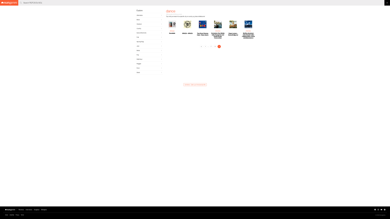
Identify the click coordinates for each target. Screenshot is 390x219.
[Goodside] (172, 25)
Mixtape (172, 31)
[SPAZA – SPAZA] (187, 25)
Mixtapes (44, 209)
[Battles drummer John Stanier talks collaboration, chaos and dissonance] (248, 25)
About (6, 215)
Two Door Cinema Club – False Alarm (202, 34)
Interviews (29, 209)
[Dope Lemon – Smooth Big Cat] (233, 25)
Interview (217, 31)
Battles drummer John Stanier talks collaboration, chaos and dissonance (248, 35)
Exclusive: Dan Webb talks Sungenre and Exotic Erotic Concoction (217, 35)
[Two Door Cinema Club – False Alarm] (202, 25)
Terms (22, 215)
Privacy (17, 215)
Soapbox (36, 209)
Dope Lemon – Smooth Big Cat (233, 34)
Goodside (172, 33)
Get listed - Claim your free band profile (195, 84)
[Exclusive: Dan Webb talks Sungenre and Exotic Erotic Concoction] (217, 25)
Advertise (12, 215)
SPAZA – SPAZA (187, 33)
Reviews (21, 209)
